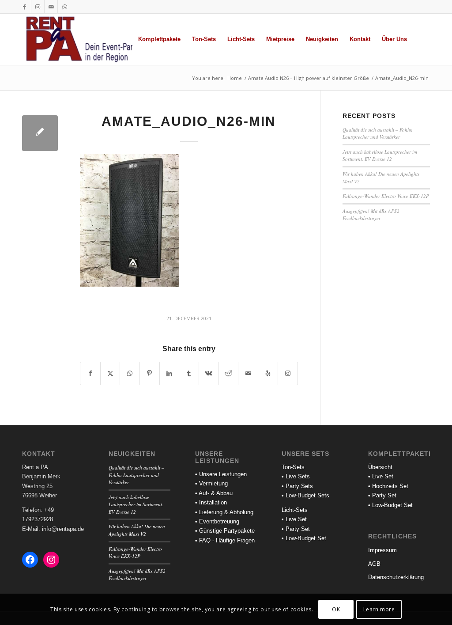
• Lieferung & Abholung (224, 512)
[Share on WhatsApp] (129, 373)
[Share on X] (110, 373)
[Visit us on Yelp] (268, 373)
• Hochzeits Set (388, 486)
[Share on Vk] (208, 373)
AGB (374, 564)
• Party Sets (297, 486)
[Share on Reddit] (228, 373)
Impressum (382, 550)
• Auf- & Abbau (214, 493)
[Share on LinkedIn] (169, 373)
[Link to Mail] (51, 6)
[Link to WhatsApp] (64, 6)
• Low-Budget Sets (305, 495)
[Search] (421, 39)
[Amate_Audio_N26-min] (40, 133)
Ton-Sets (293, 467)
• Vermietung (211, 483)
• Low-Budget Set (304, 538)
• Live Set (294, 519)
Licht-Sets (295, 510)
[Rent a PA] (85, 39)
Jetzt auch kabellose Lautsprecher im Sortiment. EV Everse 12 (380, 155)
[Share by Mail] (248, 373)
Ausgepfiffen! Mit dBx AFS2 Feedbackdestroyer (371, 215)
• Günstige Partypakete (225, 530)
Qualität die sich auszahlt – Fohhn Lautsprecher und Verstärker (378, 133)
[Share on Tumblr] (189, 373)
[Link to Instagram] (37, 6)
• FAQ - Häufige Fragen (225, 540)
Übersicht (380, 467)
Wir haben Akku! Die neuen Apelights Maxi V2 (137, 530)
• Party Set (296, 529)
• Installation (211, 502)
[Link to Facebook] (24, 6)
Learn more (379, 609)
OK (336, 609)
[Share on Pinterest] (149, 373)
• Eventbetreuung (217, 521)
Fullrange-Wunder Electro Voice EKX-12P (386, 196)
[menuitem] (159, 39)
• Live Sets (296, 476)
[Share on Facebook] (90, 373)
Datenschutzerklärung (396, 577)
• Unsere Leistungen (221, 474)
